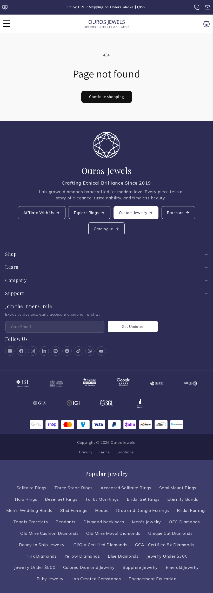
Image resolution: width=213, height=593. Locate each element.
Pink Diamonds (41, 556)
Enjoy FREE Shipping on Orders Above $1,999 (106, 7)
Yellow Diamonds (82, 556)
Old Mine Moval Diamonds (113, 533)
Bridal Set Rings (143, 499)
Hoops (101, 510)
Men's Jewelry (146, 521)
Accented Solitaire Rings (126, 487)
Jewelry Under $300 (167, 556)
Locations (125, 452)
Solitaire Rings (31, 487)
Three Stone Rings (73, 487)
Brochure (175, 212)
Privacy (85, 452)
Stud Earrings (74, 510)
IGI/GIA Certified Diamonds (100, 544)
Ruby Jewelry (50, 578)
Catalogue (103, 228)
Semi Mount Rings (178, 487)
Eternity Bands (182, 499)
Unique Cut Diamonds (170, 533)
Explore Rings (86, 212)
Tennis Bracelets (30, 521)
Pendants (66, 521)
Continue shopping (106, 96)
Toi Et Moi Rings (102, 499)
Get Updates (133, 326)
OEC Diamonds (184, 521)
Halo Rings (26, 499)
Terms (104, 452)
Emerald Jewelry (182, 567)
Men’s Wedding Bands (29, 510)
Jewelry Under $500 (34, 567)
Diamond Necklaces (103, 521)
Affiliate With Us (38, 212)
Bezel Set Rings (61, 499)
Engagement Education (152, 578)
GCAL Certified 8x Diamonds (164, 544)
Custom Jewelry (133, 212)
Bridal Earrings (192, 510)
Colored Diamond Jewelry (89, 567)
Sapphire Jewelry (140, 567)
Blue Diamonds (123, 556)
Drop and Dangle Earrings (142, 510)
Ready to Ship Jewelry (42, 544)
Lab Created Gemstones (96, 578)
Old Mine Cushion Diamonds (49, 533)
